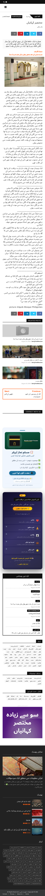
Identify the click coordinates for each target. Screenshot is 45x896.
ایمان (14, 649)
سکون (21, 657)
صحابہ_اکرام (38, 660)
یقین (9, 666)
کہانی (37, 601)
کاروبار (39, 666)
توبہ (12, 652)
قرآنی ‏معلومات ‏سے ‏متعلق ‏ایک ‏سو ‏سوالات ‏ (24, 778)
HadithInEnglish (26, 16)
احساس (28, 646)
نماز (22, 663)
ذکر (23, 655)
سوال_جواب (38, 867)
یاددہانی (14, 666)
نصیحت (27, 663)
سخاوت (6, 655)
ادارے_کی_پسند (35, 591)
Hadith (28, 884)
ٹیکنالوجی (7, 663)
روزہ (15, 655)
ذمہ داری (29, 655)
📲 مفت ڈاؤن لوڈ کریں (22, 473)
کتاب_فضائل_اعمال (12, 699)
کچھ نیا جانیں (34, 7)
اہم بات (37, 582)
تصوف (35, 652)
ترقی (40, 652)
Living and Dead (13, 16)
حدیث (8, 652)
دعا (21, 696)
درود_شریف (31, 861)
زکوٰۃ (11, 655)
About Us (20, 894)
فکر (23, 660)
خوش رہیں (38, 861)
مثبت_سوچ (12, 660)
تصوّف (34, 856)
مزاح (38, 620)
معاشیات (33, 663)
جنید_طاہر (32, 858)
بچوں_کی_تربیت (28, 678)
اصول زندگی (38, 649)
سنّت (39, 657)
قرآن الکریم (36, 630)
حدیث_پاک (26, 696)
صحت (32, 660)
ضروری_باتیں (28, 870)
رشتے (20, 655)
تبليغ (14, 853)
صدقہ (27, 660)
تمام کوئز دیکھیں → (22, 564)
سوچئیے (26, 657)
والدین (12, 663)
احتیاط (33, 646)
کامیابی (34, 666)
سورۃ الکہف (38, 51)
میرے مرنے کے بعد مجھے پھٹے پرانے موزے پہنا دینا (25, 54)
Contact (5, 894)
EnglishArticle (36, 884)
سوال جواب (33, 657)
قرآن (19, 660)
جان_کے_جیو (19, 678)
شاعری (11, 657)
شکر (6, 657)
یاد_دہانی (39, 26)
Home (27, 894)
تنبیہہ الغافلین (19, 652)
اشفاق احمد (38, 850)
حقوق (39, 655)
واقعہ (17, 663)
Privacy (12, 894)
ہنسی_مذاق (28, 881)
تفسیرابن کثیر (28, 652)
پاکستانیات (13, 681)
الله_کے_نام (31, 649)
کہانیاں (20, 666)
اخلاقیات (22, 646)
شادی (16, 657)
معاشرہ (39, 663)
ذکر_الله (12, 696)
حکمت (34, 655)
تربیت (4, 649)
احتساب (39, 646)
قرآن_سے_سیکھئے (37, 699)
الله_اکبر (39, 696)
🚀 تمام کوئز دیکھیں (22, 508)
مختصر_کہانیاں (37, 878)
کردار (29, 666)
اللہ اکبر (25, 649)
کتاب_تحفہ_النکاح (23, 699)
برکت (9, 649)
